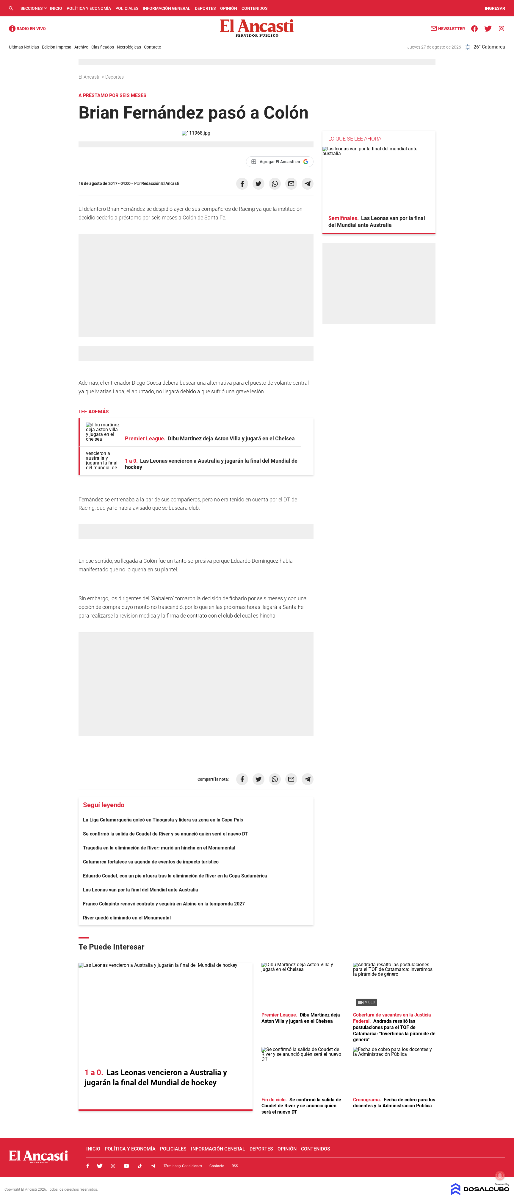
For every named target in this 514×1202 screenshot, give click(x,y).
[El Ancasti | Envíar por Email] (291, 184)
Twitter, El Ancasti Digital (100, 1166)
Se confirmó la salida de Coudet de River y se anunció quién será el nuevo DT (165, 834)
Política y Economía (89, 8)
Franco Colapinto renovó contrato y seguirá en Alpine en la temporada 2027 (164, 904)
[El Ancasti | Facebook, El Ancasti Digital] (474, 28)
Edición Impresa (56, 47)
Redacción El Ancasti (160, 183)
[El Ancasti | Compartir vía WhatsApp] (275, 184)
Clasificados (102, 47)
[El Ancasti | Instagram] (501, 28)
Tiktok (140, 1166)
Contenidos (254, 8)
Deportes (205, 8)
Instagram (113, 1166)
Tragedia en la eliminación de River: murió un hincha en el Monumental (159, 848)
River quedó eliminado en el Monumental (127, 918)
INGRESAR (495, 8)
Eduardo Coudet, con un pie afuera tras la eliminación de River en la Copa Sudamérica (175, 876)
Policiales (126, 8)
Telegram (153, 1166)
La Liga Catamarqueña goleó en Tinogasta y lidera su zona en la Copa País (163, 820)
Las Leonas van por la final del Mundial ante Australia (140, 890)
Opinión (228, 8)
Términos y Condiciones (183, 1166)
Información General (166, 8)
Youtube (126, 1166)
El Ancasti (90, 77)
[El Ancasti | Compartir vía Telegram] (308, 184)
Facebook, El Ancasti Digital (87, 1166)
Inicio (56, 8)
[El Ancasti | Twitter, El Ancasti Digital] (488, 28)
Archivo (81, 47)
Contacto (152, 47)
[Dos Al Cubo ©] (480, 1193)
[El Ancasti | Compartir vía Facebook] (242, 184)
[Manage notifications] (500, 1175)
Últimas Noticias (24, 47)
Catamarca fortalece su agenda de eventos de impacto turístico (151, 862)
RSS (235, 1166)
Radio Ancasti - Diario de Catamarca (27, 28)
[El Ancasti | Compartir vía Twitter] (258, 184)
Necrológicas (129, 47)
